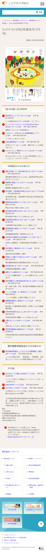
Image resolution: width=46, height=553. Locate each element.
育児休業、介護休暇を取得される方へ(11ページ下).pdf (24, 191)
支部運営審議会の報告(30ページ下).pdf (19, 329)
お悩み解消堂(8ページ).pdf (14, 142)
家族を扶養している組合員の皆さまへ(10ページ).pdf (23, 171)
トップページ (6, 20)
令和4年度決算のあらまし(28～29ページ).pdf (21, 312)
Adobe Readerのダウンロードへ (19, 437)
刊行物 (4, 23)
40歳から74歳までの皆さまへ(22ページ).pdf (21, 257)
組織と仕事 (9, 465)
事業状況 (31, 472)
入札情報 (31, 494)
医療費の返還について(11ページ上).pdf (19, 182)
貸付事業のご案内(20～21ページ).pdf (18, 248)
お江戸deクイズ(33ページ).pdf (16, 388)
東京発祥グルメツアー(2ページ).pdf (17, 116)
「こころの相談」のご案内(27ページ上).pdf (20, 292)
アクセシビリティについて (11, 543)
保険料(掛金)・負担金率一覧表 (36, 486)
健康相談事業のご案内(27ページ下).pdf (19, 301)
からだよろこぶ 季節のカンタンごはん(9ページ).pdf (23, 151)
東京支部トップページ (19, 20)
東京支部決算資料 (34, 478)
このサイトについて (9, 535)
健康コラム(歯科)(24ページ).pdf (16, 272)
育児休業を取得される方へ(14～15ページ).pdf (21, 211)
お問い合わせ (10, 472)
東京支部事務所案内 (35, 465)
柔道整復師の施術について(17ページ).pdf (19, 228)
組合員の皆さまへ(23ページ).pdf (16, 266)
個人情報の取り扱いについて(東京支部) (15, 537)
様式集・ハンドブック (35, 458)
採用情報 (8, 494)
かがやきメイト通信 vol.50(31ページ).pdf (19, 374)
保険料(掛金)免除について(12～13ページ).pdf (21, 202)
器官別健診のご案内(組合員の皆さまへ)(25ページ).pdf (24, 281)
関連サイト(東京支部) (10, 540)
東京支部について (34, 20)
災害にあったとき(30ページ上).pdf (17, 320)
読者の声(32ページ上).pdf (14, 385)
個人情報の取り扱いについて (13, 486)
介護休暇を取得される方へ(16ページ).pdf (19, 220)
